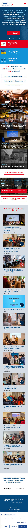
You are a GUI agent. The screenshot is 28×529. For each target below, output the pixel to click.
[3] (14, 38)
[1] (9, 38)
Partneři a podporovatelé (14, 478)
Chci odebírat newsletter (14, 86)
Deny (5, 526)
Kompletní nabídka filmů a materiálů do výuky (14, 199)
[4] (16, 38)
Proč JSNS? (14, 33)
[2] (11, 38)
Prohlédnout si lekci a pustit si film (14, 190)
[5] (19, 38)
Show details (20, 522)
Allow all (23, 526)
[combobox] (14, 76)
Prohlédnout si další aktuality (14, 172)
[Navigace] (25, 3)
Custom (13, 526)
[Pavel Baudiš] (20, 487)
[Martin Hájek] (7, 487)
